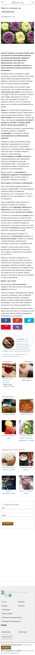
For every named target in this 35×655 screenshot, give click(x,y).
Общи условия (27, 651)
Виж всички (7, 637)
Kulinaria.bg (21, 339)
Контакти (21, 606)
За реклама (6, 609)
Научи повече (27, 645)
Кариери (21, 602)
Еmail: (4, 515)
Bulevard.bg (6, 632)
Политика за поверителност (10, 653)
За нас (4, 602)
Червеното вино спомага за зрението (8, 380)
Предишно (6, 361)
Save (6, 325)
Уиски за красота (26, 378)
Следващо (28, 361)
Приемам (6, 648)
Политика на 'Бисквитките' (11, 621)
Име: (3, 508)
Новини (4, 606)
